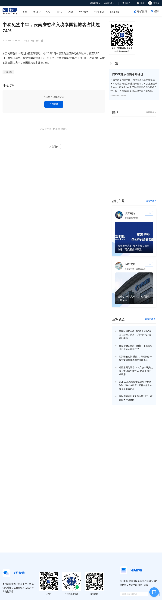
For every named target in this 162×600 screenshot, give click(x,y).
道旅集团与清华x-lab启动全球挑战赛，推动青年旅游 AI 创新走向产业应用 (136, 371)
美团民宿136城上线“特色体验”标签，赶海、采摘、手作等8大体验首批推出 (135, 334)
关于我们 (126, 3)
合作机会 (108, 3)
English (114, 12)
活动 (70, 12)
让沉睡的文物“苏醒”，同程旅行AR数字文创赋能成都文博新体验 (135, 358)
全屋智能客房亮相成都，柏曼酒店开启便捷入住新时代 (135, 347)
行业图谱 (99, 12)
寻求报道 (142, 11)
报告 (59, 12)
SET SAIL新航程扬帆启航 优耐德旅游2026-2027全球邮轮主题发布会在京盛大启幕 (135, 385)
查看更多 (150, 112)
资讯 (35, 12)
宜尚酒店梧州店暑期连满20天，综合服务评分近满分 (136, 398)
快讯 (48, 12)
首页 (24, 12)
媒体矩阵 (94, 3)
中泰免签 (8, 72)
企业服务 (84, 12)
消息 (142, 3)
